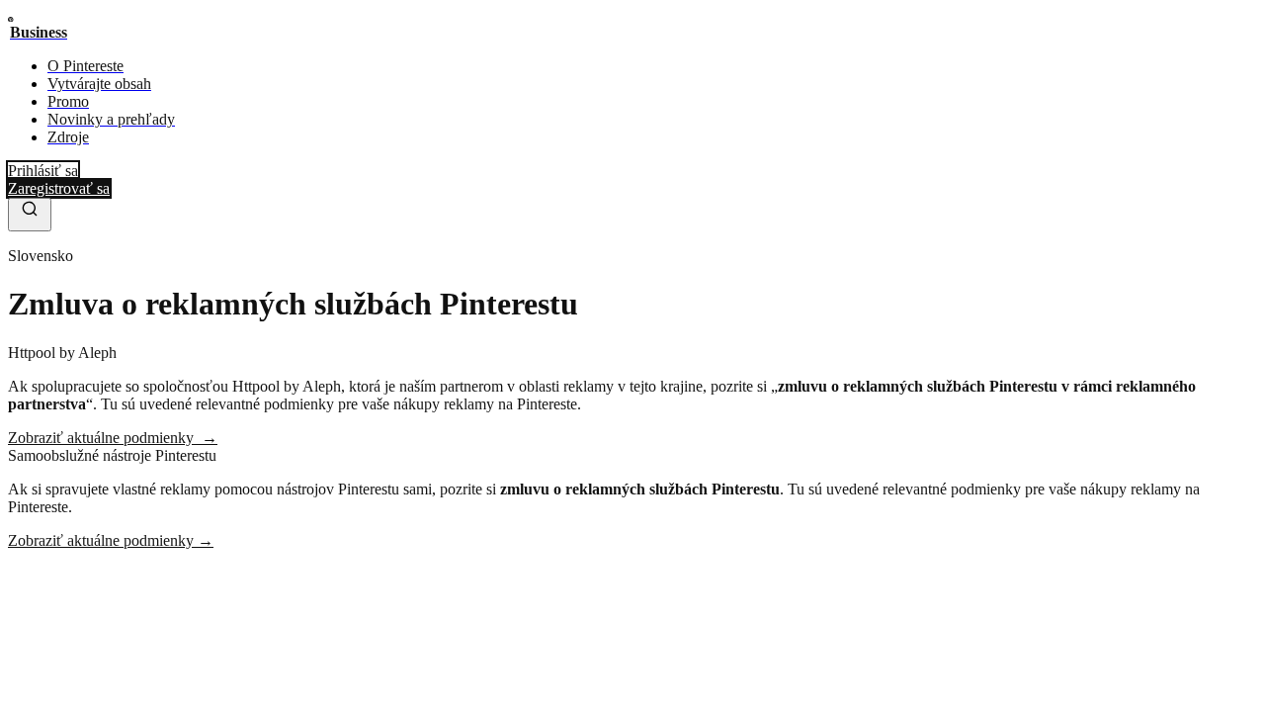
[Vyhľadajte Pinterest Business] (29, 214)
